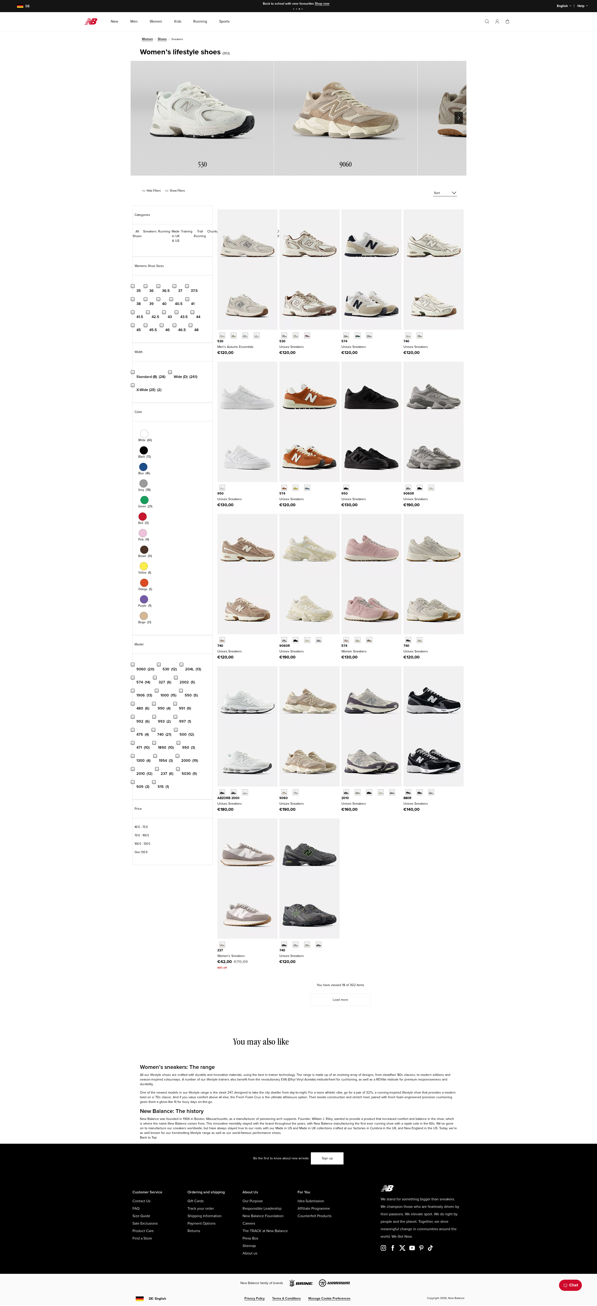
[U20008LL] (222, 792)
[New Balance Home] (92, 21)
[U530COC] (284, 335)
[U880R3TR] (419, 792)
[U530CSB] (256, 335)
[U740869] (319, 944)
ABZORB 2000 (228, 798)
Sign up (327, 1158)
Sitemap (249, 1246)
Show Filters (177, 191)
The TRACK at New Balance (265, 1231)
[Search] (487, 21)
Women (147, 39)
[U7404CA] (284, 944)
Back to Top (148, 1138)
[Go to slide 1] (294, 9)
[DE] (17, 6)
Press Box (250, 1238)
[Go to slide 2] (297, 9)
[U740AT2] (222, 640)
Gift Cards (195, 1201)
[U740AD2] (408, 335)
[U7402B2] (408, 640)
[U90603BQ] (295, 640)
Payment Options (201, 1223)
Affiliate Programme (314, 1208)
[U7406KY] (307, 944)
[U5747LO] (307, 488)
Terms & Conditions (286, 1298)
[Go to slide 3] (299, 9)
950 (220, 493)
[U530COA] (307, 335)
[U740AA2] (419, 335)
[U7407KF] (419, 640)
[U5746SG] (346, 335)
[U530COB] (295, 335)
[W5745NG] (357, 640)
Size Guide (141, 1216)
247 (230, 1093)
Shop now (322, 4)
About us (250, 1253)
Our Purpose (253, 1201)
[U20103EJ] (346, 792)
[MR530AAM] (222, 335)
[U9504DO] (222, 488)
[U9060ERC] (284, 792)
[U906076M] (284, 640)
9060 (283, 798)
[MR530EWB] (245, 335)
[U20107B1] (369, 792)
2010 (345, 798)
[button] (497, 21)
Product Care (143, 1231)
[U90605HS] (319, 640)
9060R (408, 493)
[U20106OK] (357, 792)
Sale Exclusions (145, 1223)
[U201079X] (381, 792)
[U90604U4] (419, 488)
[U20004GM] (245, 792)
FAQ (135, 1208)
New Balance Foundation (263, 1216)
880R (407, 798)
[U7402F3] (295, 944)
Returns (193, 1231)
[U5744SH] (295, 488)
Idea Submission (311, 1201)
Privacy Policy (254, 1298)
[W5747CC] (346, 640)
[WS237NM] (222, 944)
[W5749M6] (369, 640)
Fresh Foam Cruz (248, 1097)
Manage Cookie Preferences (329, 1298)
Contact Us (141, 1201)
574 (344, 341)
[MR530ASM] (233, 335)
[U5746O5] (369, 335)
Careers (249, 1223)
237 (220, 950)
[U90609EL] (408, 488)
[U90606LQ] (431, 488)
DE (157, 1299)
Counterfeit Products (314, 1216)
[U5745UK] (284, 488)
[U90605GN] (307, 640)
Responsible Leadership (262, 1208)
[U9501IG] (346, 488)
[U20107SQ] (392, 792)
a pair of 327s (363, 1093)
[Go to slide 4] (302, 9)
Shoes (162, 39)
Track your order (200, 1208)
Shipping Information (204, 1216)
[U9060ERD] (295, 792)
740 (406, 341)
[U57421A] (357, 335)
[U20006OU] (233, 792)
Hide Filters (153, 191)
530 (220, 341)
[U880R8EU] (408, 792)
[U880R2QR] (431, 792)
